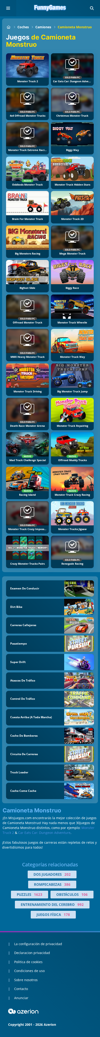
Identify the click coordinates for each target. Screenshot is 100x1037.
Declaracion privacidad (32, 953)
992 (80, 904)
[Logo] (50, 8)
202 (67, 874)
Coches (23, 27)
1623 (38, 894)
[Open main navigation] (8, 8)
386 (67, 884)
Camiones (43, 27)
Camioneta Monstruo (75, 27)
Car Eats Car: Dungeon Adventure (44, 832)
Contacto (21, 989)
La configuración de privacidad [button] (38, 944)
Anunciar (21, 998)
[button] (92, 8)
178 (67, 914)
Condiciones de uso (29, 971)
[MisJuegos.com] (8, 27)
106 (84, 894)
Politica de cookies (28, 962)
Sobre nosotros (26, 980)
